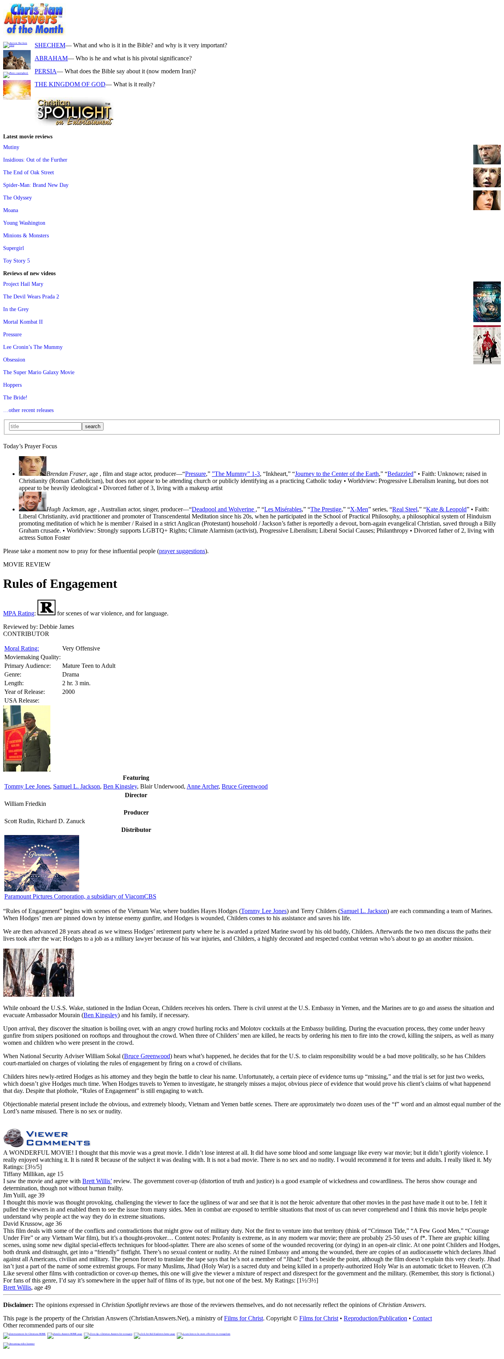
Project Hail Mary (23, 284)
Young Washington (24, 223)
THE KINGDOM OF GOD (70, 84)
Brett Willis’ (97, 1181)
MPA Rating (18, 613)
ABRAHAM (51, 58)
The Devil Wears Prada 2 (31, 296)
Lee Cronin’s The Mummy (33, 347)
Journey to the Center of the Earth (337, 473)
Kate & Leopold (446, 509)
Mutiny (11, 147)
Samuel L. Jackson (76, 786)
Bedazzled (400, 473)
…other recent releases (28, 410)
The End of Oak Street (28, 172)
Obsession (14, 359)
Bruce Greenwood (245, 786)
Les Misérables (283, 509)
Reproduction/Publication (375, 1318)
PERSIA (46, 71)
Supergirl (13, 248)
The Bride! (15, 397)
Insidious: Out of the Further (35, 160)
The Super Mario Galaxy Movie (38, 372)
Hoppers (12, 385)
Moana (10, 210)
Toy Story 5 (16, 260)
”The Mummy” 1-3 (236, 473)
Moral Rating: (21, 648)
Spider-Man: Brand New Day (36, 185)
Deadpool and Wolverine (224, 509)
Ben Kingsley (120, 786)
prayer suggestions (182, 551)
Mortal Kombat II (23, 322)
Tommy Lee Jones (27, 786)
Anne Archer (203, 786)
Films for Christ (243, 1318)
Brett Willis (17, 1287)
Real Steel (404, 509)
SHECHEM (50, 45)
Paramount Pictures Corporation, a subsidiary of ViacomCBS (80, 896)
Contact (422, 1318)
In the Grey (16, 309)
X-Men (359, 509)
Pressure (12, 334)
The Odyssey (17, 197)
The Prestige (325, 509)
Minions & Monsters (26, 235)
